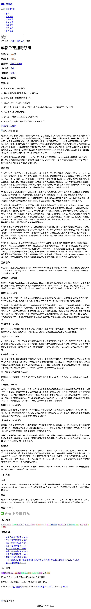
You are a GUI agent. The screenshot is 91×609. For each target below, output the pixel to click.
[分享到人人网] (17, 513)
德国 (48, 573)
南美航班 (9, 22)
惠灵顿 (3, 525)
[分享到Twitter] (24, 513)
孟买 (48, 525)
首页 (7, 14)
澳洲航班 (9, 28)
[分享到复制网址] (28, 513)
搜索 (3, 38)
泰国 (40, 573)
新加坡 (38, 525)
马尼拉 (8, 525)
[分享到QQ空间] (9, 513)
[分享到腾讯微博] (13, 513)
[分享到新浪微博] (6, 513)
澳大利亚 (9, 573)
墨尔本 (27, 525)
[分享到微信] (2, 513)
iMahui (65, 587)
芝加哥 (13, 73)
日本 (44, 573)
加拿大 (3, 573)
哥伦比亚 (24, 573)
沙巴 (19, 525)
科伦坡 (32, 525)
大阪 (64, 525)
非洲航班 (9, 31)
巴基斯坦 (35, 573)
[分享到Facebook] (20, 513)
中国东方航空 (16, 64)
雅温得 (43, 525)
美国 (19, 573)
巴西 (30, 573)
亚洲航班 (9, 17)
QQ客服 (12, 126)
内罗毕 (14, 525)
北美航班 (9, 25)
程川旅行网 (10, 9)
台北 (74, 525)
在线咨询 (5, 126)
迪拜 (81, 525)
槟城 (85, 525)
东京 (22, 525)
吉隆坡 (69, 525)
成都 (12, 68)
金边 (77, 525)
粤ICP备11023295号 (45, 587)
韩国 (15, 573)
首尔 (4, 527)
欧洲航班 (9, 19)
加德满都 (53, 525)
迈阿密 (60, 525)
